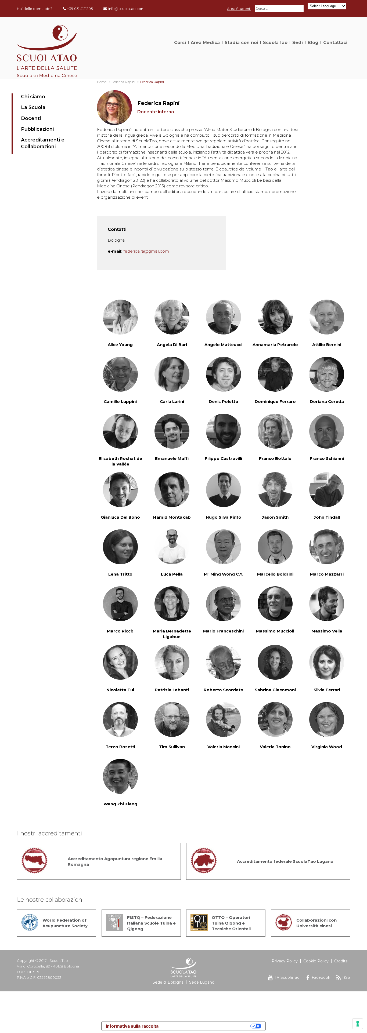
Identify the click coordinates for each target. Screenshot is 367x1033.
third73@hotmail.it (144, 960)
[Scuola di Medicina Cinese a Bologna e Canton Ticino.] (47, 75)
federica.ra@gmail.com (146, 251)
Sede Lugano (201, 982)
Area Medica (205, 42)
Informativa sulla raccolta (132, 1026)
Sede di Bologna (168, 982)
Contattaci (335, 42)
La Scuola (33, 107)
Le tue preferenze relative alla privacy (207, 1026)
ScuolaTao (275, 42)
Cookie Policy (316, 961)
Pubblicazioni (37, 129)
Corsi (180, 42)
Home (101, 82)
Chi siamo (33, 97)
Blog (313, 42)
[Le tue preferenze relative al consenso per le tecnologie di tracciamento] (357, 1024)
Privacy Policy (285, 961)
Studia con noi (241, 42)
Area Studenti (239, 8)
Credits (340, 961)
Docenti (31, 118)
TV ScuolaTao (287, 977)
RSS (346, 977)
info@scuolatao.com (126, 8)
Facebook (321, 977)
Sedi (297, 42)
